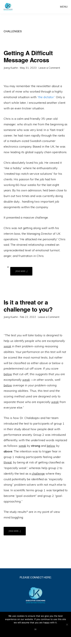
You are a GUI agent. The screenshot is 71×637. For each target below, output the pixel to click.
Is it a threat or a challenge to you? (28, 305)
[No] (67, 624)
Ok (35, 629)
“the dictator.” (46, 97)
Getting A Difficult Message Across (28, 56)
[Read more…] (23, 273)
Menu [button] (64, 6)
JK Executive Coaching (14, 6)
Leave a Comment (49, 67)
